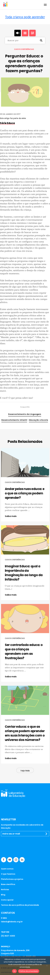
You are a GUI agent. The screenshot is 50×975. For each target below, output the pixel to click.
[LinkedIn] (22, 859)
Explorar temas (32, 33)
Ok (14, 971)
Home (17, 33)
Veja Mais (25, 770)
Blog (3, 894)
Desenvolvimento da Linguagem (24, 414)
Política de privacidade (28, 971)
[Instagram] (15, 859)
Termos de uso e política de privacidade (20, 905)
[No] (47, 965)
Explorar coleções (25, 33)
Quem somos (7, 868)
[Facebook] (3, 859)
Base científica (8, 884)
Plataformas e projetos (12, 879)
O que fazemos (8, 874)
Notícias (5, 889)
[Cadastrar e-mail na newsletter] (46, 833)
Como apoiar (7, 900)
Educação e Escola (38, 420)
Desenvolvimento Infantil (14, 420)
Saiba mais (11, 516)
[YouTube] (9, 859)
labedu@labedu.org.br (12, 921)
